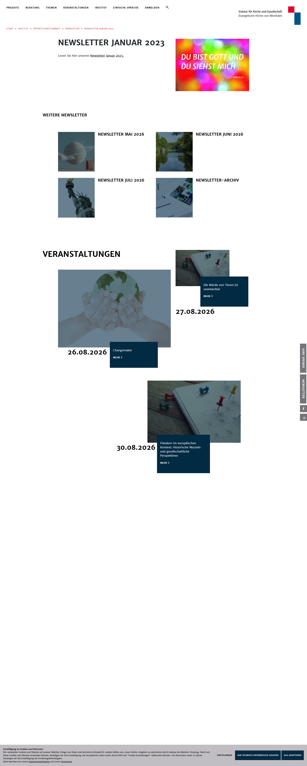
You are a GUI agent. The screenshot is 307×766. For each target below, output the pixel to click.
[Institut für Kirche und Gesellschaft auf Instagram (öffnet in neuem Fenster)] (303, 417)
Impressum (66, 761)
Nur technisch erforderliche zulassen (257, 755)
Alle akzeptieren (292, 755)
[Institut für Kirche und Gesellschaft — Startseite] (270, 15)
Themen (51, 7)
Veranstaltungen (76, 7)
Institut (101, 7)
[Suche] (167, 7)
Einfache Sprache (126, 7)
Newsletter (72, 28)
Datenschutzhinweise (39, 761)
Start (9, 28)
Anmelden (152, 7)
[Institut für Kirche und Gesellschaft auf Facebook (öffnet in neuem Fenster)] (303, 408)
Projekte (12, 7)
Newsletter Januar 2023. (107, 55)
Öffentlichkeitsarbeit (47, 28)
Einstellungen (224, 755)
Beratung (32, 7)
